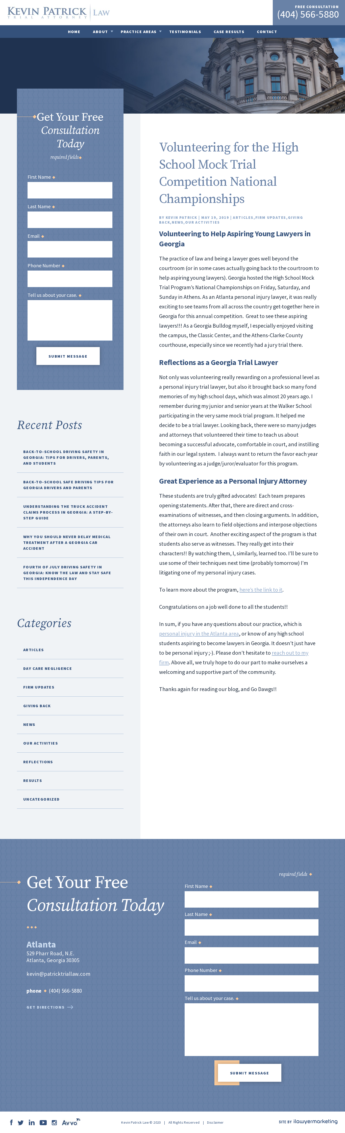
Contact (267, 31)
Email (36, 236)
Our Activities (202, 222)
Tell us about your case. (54, 295)
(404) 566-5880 (308, 14)
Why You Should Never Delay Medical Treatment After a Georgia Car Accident (67, 542)
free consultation (317, 6)
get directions (46, 1007)
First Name (41, 176)
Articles (243, 217)
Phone (34, 990)
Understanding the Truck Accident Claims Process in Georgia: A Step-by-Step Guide (68, 512)
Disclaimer (215, 1122)
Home (74, 31)
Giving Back (37, 705)
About (100, 31)
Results (32, 780)
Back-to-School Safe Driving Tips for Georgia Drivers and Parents (68, 484)
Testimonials (185, 31)
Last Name (41, 206)
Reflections (38, 761)
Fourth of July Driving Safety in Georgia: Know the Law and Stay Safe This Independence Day (67, 572)
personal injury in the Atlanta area (199, 633)
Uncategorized (41, 799)
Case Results (229, 31)
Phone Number (46, 265)
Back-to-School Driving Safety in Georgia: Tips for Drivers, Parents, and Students (66, 457)
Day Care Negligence (47, 668)
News (177, 222)
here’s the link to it (260, 589)
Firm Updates (270, 217)
